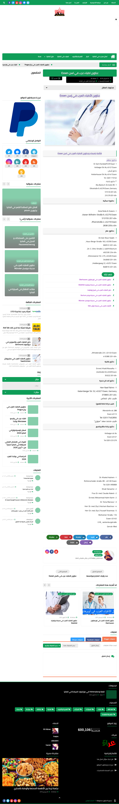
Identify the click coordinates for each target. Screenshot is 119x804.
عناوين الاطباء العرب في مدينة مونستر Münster (95, 300)
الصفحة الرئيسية (104, 81)
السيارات (89, 709)
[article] (62, 573)
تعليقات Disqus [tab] (77, 639)
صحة (39, 56)
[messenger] (24, 2)
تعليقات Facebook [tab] (93, 639)
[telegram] (28, 2)
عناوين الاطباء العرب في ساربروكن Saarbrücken (17, 360)
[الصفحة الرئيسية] (113, 56)
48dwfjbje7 (29, 519)
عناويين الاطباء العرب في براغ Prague (55, 64)
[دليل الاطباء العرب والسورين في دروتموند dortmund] (36, 341)
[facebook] (9, 2)
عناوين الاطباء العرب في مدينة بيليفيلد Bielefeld (95, 284)
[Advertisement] (59, 34)
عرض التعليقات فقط (69, 645)
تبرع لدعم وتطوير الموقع (105, 764)
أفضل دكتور (29, 508)
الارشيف (84, 2)
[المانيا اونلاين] (59, 11)
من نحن (106, 2)
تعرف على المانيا (63, 56)
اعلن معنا (68, 2)
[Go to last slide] (49, 585)
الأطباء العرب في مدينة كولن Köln (99, 305)
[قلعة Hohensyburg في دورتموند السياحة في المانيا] (111, 694)
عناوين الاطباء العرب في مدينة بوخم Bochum (96, 295)
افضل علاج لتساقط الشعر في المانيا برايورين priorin (22, 208)
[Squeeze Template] (115, 800)
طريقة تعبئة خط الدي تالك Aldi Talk (17, 327)
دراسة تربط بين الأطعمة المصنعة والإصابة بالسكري (36, 788)
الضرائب (77, 709)
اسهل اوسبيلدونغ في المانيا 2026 (17, 431)
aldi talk (110, 709)
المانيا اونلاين (90, 800)
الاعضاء (113, 2)
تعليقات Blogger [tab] (109, 639)
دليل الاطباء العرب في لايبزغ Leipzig (99, 290)
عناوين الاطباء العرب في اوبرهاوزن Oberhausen (95, 279)
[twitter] (13, 2)
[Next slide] (44, 585)
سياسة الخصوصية (95, 2)
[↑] (59, 798)
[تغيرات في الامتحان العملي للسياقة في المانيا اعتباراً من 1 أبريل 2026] (33, 444)
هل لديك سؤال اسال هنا (105, 759)
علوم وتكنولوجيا (107, 714)
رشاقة (39, 709)
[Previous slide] (8, 184)
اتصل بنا (76, 2)
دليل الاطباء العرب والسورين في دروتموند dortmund (18, 343)
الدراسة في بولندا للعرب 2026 (16, 458)
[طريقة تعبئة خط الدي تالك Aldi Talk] (36, 327)
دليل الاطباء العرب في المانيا (87, 81)
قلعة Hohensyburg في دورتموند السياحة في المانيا (84, 691)
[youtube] (16, 2)
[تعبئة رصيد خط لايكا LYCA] (36, 311)
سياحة (28, 709)
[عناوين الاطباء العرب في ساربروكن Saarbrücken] (36, 358)
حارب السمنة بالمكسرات (105, 770)
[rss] (19, 800)
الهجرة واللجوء (77, 56)
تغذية (49, 709)
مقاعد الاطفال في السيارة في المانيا (21, 290)
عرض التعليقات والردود (51, 645)
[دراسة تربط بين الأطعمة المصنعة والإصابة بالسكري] (30, 772)
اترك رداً (29, 481)
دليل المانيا (50, 56)
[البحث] (4, 2)
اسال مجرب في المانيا (100, 56)
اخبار (87, 56)
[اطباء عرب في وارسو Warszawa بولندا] (33, 421)
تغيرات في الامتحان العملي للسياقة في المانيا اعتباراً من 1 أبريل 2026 (15, 444)
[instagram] (20, 2)
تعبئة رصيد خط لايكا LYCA (21, 311)
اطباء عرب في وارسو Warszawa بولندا (23, 64)
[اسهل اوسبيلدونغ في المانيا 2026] (33, 433)
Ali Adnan (53, 792)
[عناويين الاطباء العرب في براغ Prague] (33, 409)
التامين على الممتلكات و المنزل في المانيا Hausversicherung (24, 241)
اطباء (99, 709)
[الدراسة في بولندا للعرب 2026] (33, 459)
